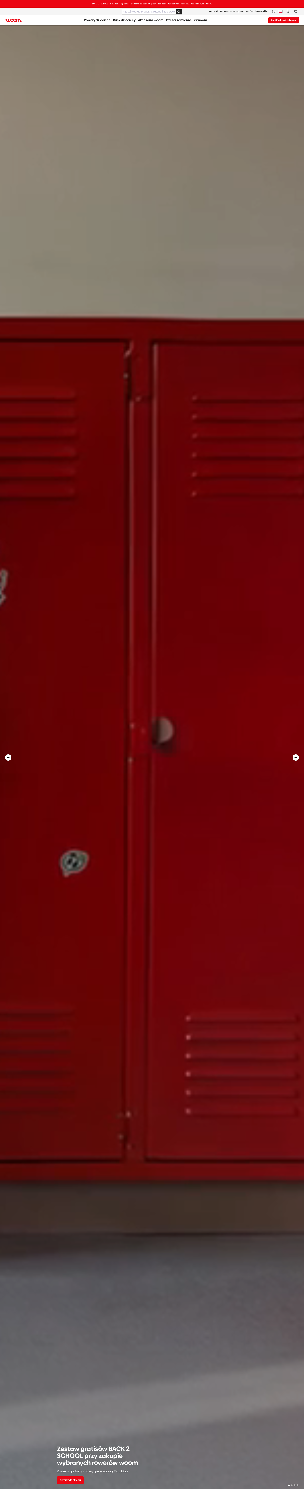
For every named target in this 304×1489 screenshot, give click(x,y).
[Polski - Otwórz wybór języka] (280, 11)
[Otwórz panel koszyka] (296, 11)
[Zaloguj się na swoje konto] (288, 11)
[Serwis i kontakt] (273, 11)
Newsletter (261, 11)
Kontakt (213, 11)
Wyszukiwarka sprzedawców (236, 11)
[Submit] (178, 11)
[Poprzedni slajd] (8, 757)
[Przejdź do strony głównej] (13, 20)
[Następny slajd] (296, 757)
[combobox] (152, 12)
